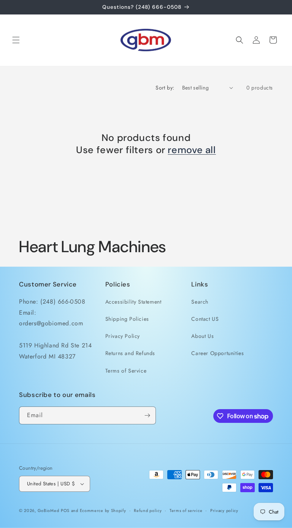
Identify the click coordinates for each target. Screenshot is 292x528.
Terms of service (186, 510)
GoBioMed (48, 510)
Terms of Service (126, 370)
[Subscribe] (147, 415)
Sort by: (165, 87)
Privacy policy (224, 510)
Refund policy (148, 510)
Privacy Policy (122, 336)
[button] (16, 40)
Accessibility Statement (133, 302)
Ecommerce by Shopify (103, 510)
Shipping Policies (127, 319)
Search (199, 302)
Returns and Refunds (130, 353)
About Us (202, 336)
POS (65, 510)
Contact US (205, 319)
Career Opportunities (217, 353)
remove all (192, 150)
